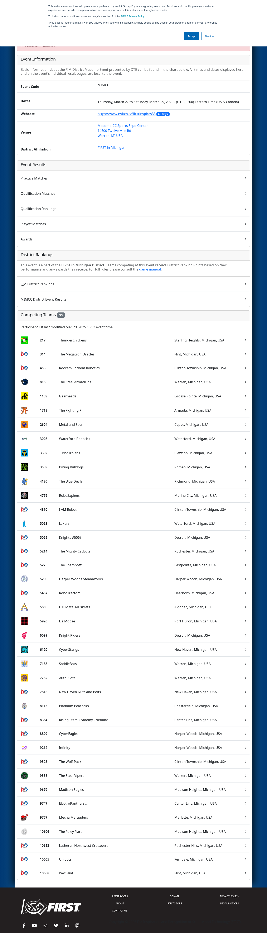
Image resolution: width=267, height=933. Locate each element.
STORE (175, 903)
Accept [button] (191, 36)
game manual (150, 269)
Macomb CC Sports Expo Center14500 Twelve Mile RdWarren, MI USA (123, 130)
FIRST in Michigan (111, 147)
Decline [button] (209, 36)
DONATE (175, 896)
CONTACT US (119, 910)
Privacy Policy (132, 16)
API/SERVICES (120, 896)
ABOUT (120, 903)
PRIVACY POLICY (229, 896)
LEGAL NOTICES (229, 903)
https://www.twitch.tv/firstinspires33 (127, 113)
